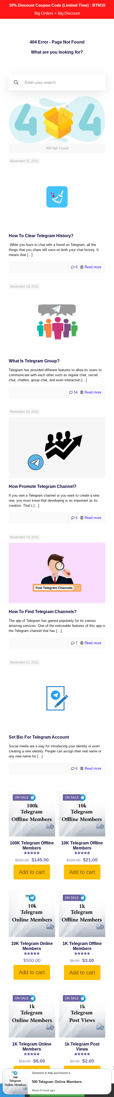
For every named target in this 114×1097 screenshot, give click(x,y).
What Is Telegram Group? (34, 361)
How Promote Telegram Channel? (42, 486)
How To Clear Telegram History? (41, 235)
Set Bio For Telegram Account (39, 737)
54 (75, 392)
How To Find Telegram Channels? (43, 611)
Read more (93, 267)
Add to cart (32, 872)
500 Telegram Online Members (57, 1082)
